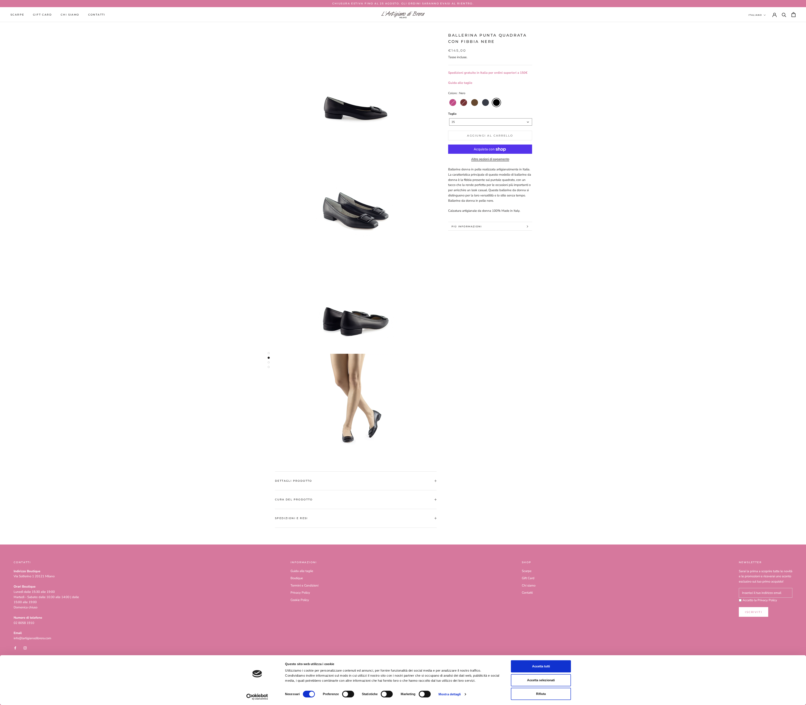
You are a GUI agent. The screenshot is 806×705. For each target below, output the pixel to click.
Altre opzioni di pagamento (490, 159)
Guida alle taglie (460, 83)
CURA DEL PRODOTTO (294, 499)
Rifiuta (541, 694)
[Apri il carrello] (794, 14)
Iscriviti (753, 612)
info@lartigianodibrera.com (32, 638)
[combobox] (490, 122)
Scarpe (17, 14)
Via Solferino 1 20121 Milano (34, 576)
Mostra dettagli (449, 694)
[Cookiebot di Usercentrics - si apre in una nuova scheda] (257, 697)
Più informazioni (466, 226)
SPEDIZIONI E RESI (291, 518)
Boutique (296, 578)
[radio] (452, 102)
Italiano (755, 15)
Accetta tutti (541, 666)
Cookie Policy (299, 600)
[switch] (348, 694)
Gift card (42, 14)
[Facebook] (15, 647)
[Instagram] (25, 647)
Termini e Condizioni (304, 585)
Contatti (96, 14)
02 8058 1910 (24, 623)
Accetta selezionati (541, 680)
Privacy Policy (300, 593)
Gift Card (528, 578)
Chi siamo (70, 14)
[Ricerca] (784, 14)
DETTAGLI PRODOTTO (293, 480)
